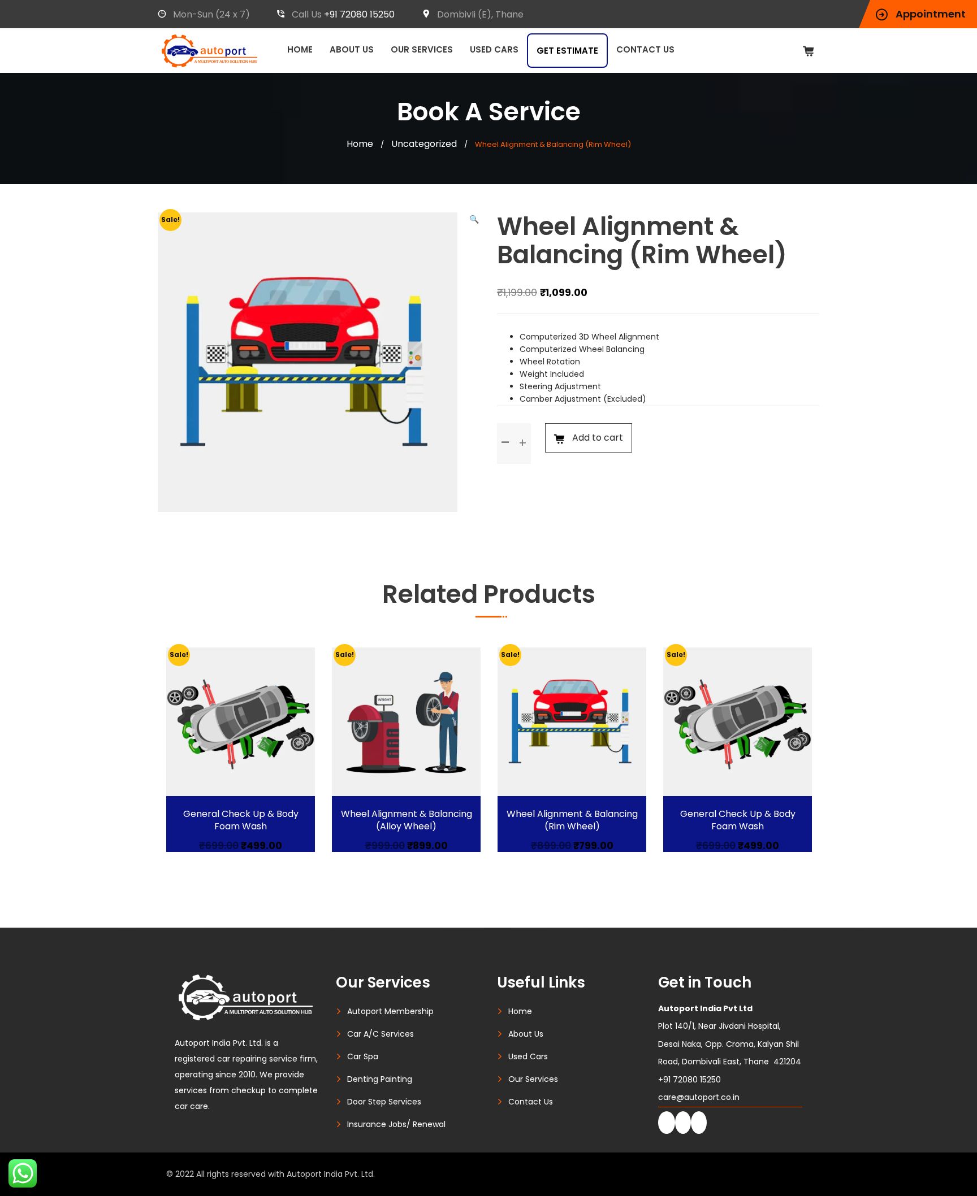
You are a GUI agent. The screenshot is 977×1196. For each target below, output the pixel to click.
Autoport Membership (390, 1011)
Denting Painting (379, 1079)
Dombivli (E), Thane (480, 14)
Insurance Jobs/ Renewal (396, 1124)
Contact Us (645, 49)
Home (300, 49)
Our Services (422, 49)
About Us (352, 49)
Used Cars (494, 49)
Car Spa (362, 1056)
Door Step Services (384, 1101)
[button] (474, 219)
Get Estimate (567, 50)
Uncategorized (424, 143)
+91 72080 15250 (359, 14)
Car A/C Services (380, 1034)
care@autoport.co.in (699, 1097)
